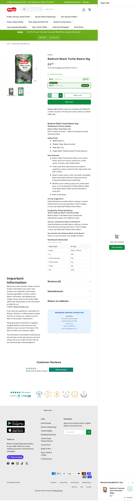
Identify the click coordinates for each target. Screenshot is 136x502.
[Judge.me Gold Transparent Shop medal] (48, 394)
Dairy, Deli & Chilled (39, 27)
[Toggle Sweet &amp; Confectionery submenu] (73, 22)
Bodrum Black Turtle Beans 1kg (20, 43)
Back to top (48, 410)
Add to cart (78, 95)
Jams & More (46, 445)
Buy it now (69, 102)
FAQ (81, 487)
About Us (74, 487)
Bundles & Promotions (72, 2)
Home (8, 43)
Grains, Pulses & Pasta (15, 22)
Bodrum (50, 55)
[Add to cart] (130, 489)
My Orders (53, 482)
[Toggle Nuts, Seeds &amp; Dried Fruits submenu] (49, 22)
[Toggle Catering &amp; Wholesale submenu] (70, 27)
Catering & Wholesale (60, 27)
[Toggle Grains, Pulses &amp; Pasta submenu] (24, 22)
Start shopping (117, 247)
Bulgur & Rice (46, 449)
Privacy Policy (64, 482)
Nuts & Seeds (46, 423)
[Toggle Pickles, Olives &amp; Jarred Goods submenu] (31, 17)
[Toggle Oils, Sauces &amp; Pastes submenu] (78, 17)
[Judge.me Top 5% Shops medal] (83, 394)
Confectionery (46, 459)
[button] (89, 9)
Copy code (55, 37)
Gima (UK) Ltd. (58, 491)
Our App (88, 487)
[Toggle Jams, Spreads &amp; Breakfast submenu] (28, 27)
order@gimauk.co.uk (71, 328)
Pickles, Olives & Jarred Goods (18, 17)
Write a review (61, 370)
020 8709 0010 (71, 326)
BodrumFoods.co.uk (21, 307)
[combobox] (49, 9)
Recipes (86, 2)
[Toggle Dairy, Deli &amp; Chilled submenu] (48, 27)
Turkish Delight (46, 431)
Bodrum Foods (15, 482)
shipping (59, 68)
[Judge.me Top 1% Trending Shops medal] (74, 394)
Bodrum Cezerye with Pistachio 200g (117, 490)
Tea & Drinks (78, 27)
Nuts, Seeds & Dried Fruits (38, 22)
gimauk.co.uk (69, 323)
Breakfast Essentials (48, 435)
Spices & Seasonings (48, 427)
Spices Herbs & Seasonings (45, 17)
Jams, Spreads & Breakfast (17, 27)
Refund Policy (75, 482)
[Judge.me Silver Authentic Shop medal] (66, 394)
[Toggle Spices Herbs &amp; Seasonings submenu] (57, 17)
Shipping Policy (86, 482)
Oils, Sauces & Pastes (69, 17)
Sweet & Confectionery (62, 22)
